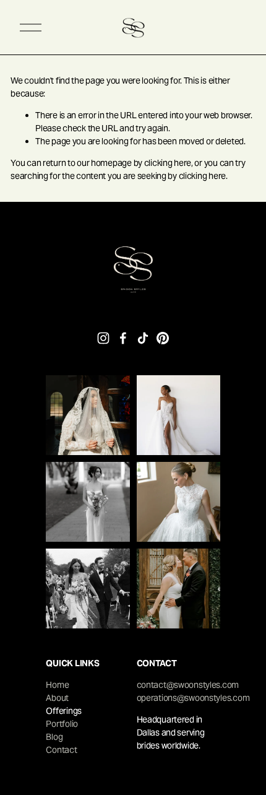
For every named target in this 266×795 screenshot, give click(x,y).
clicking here (167, 162)
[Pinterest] (163, 338)
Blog (54, 736)
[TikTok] (143, 338)
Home (57, 684)
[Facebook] (123, 338)
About (57, 697)
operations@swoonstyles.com (193, 697)
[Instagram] (103, 338)
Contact (61, 749)
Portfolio (61, 723)
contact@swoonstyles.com (188, 684)
